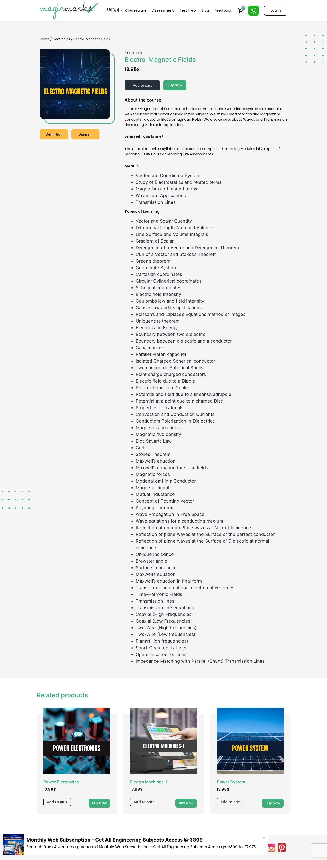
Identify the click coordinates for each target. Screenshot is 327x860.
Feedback (223, 10)
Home (44, 39)
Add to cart (142, 85)
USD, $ (113, 9)
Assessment (163, 10)
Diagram (85, 134)
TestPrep (187, 10)
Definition (54, 134)
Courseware (136, 10)
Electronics (61, 39)
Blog (205, 10)
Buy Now (175, 85)
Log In (275, 10)
